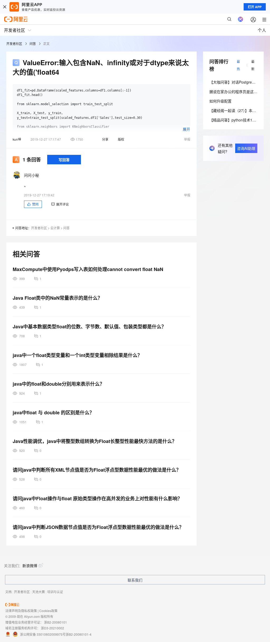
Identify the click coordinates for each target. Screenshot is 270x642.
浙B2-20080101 (55, 622)
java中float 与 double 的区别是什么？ (53, 412)
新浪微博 (29, 565)
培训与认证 (55, 591)
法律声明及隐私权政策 (21, 610)
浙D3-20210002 (52, 628)
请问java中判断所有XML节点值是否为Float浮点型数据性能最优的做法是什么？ (97, 469)
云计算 (55, 228)
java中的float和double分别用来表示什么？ (58, 383)
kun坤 (17, 139)
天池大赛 (38, 591)
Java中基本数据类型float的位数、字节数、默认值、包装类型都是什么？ (89, 326)
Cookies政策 (48, 610)
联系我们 (135, 580)
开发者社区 (14, 43)
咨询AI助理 (246, 148)
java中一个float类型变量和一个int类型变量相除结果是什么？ (77, 355)
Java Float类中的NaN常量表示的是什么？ (57, 297)
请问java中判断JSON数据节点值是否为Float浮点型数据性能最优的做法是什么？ (98, 527)
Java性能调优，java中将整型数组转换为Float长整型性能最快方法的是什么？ (95, 441)
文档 (8, 591)
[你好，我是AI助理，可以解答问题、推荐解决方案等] (240, 19)
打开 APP (255, 6)
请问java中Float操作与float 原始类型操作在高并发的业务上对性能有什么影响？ (97, 498)
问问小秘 (31, 175)
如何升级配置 (220, 101)
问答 (33, 43)
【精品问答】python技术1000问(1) (238, 120)
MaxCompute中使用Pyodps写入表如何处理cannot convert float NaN (88, 269)
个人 (262, 30)
